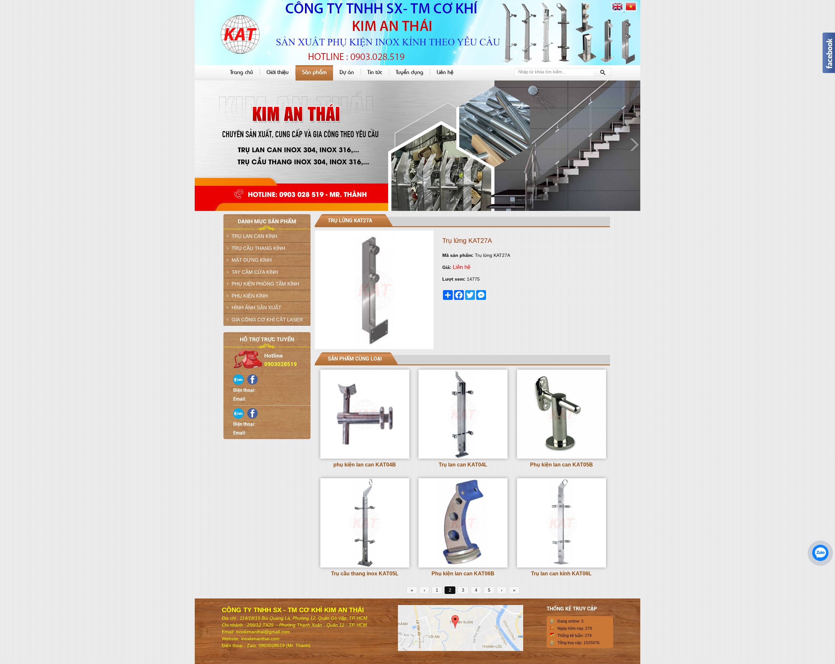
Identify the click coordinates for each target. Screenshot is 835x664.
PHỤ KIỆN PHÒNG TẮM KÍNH (265, 284)
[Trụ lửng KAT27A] (374, 348)
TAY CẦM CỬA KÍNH (255, 272)
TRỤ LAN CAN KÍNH (254, 236)
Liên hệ (445, 71)
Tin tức (374, 71)
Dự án (347, 71)
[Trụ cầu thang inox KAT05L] (364, 566)
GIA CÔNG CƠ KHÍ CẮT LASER (267, 319)
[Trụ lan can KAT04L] (463, 457)
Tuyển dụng (409, 71)
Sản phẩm (314, 71)
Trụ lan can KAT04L (463, 464)
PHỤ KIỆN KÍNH (250, 296)
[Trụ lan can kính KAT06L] (561, 566)
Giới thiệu (277, 71)
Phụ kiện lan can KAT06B (463, 573)
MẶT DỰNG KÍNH (252, 260)
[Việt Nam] (631, 10)
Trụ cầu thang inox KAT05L (365, 573)
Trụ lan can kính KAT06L (561, 573)
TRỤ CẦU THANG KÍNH (258, 248)
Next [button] (633, 144)
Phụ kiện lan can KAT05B (561, 464)
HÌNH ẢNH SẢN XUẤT (256, 307)
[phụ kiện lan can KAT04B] (364, 457)
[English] (618, 10)
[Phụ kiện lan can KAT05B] (561, 457)
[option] (417, 146)
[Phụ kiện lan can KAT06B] (463, 566)
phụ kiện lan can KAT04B (364, 464)
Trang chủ (241, 71)
